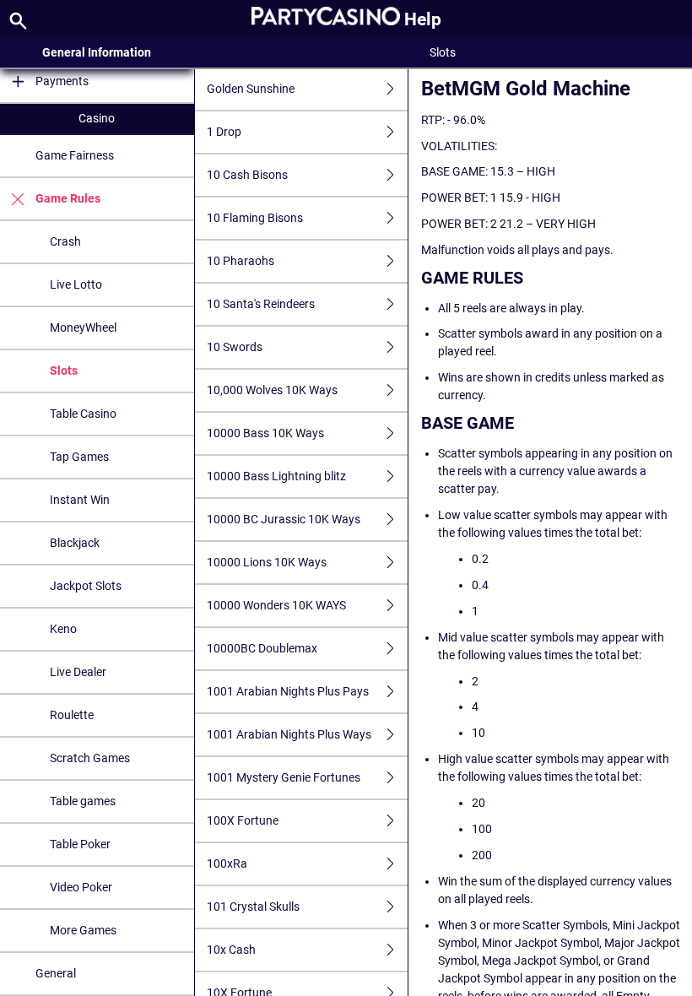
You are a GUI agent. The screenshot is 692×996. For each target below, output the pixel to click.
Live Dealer (78, 672)
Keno (63, 629)
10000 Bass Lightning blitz (276, 476)
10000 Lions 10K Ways (267, 562)
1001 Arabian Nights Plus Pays (288, 691)
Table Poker (80, 844)
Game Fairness (74, 155)
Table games (83, 801)
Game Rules (67, 198)
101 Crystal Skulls (253, 906)
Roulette (72, 715)
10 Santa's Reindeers (261, 304)
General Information (96, 52)
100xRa (227, 863)
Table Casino (83, 413)
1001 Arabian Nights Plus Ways (289, 734)
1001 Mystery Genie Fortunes (283, 777)
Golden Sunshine (251, 88)
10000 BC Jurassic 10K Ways (283, 519)
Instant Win (80, 499)
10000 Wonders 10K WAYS (276, 605)
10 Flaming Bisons (255, 218)
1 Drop (224, 131)
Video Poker (81, 887)
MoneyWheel (83, 327)
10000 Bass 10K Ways (265, 433)
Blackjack (75, 542)
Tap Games (79, 456)
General (55, 973)
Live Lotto (76, 284)
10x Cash (231, 949)
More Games (83, 930)
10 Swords (234, 347)
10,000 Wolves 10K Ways (272, 390)
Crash (65, 241)
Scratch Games (90, 758)
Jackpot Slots (86, 586)
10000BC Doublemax (262, 648)
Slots (64, 370)
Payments (62, 81)
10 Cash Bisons (247, 174)
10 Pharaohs (240, 261)
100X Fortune (242, 820)
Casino (96, 118)
